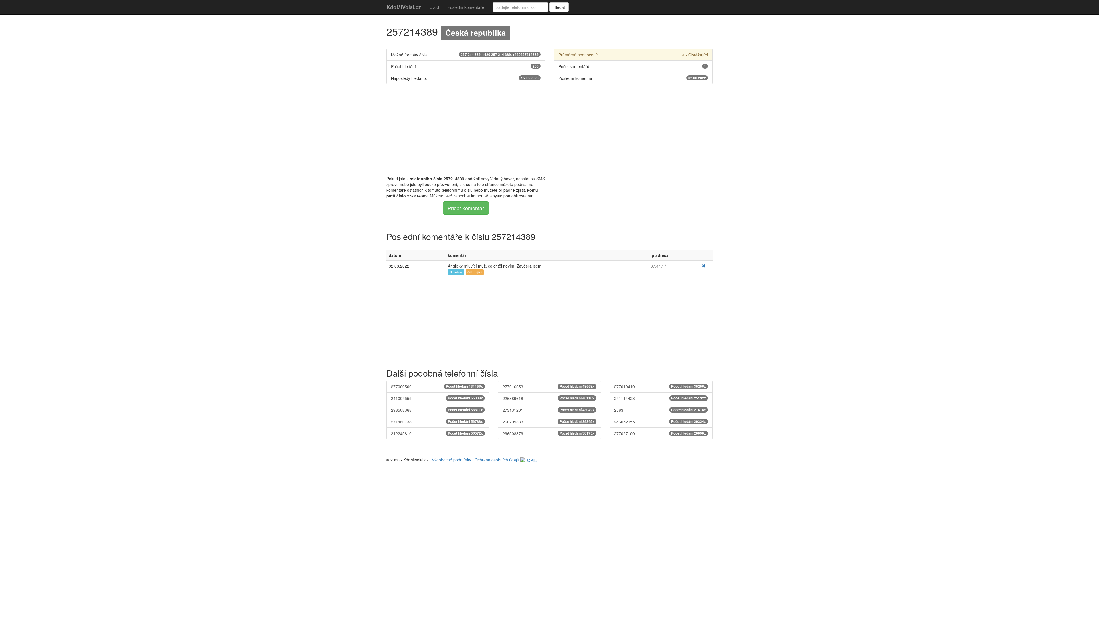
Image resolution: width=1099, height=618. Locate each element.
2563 (660, 410)
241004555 (437, 398)
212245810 (437, 433)
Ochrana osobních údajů (497, 460)
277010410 (660, 386)
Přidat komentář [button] (466, 208)
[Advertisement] (549, 130)
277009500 (437, 386)
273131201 (548, 410)
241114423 (660, 398)
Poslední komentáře (466, 7)
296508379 (548, 433)
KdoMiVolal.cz (403, 7)
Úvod (434, 7)
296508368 (437, 410)
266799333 (548, 422)
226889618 (548, 398)
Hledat (559, 7)
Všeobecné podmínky (451, 460)
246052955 (660, 422)
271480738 (437, 422)
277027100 (660, 433)
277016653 (548, 386)
